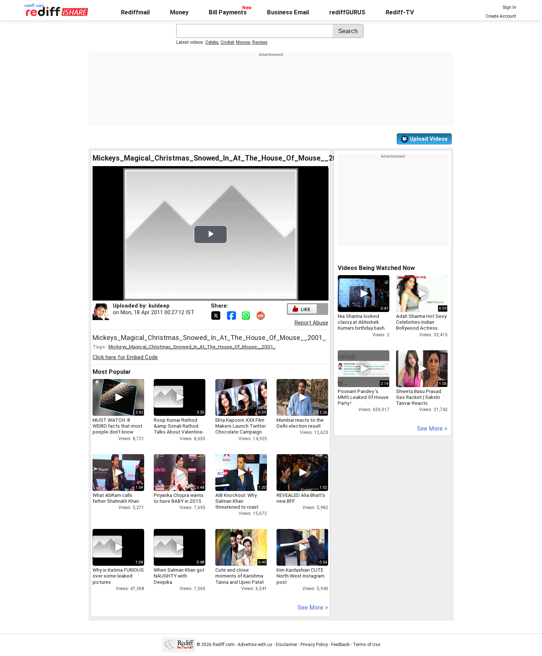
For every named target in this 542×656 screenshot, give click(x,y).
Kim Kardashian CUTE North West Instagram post (300, 576)
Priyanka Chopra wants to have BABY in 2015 (179, 498)
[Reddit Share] (261, 315)
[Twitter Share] (216, 315)
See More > (313, 607)
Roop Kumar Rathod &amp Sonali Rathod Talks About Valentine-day (179, 429)
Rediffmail (135, 12)
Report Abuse (311, 322)
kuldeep (159, 305)
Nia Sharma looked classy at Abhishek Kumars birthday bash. (362, 322)
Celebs (212, 42)
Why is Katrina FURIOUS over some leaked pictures (118, 576)
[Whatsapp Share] (247, 315)
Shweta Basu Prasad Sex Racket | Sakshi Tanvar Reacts (418, 397)
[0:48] (168, 547)
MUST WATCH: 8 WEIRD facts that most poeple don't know (117, 426)
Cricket (227, 42)
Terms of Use (366, 644)
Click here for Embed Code (125, 357)
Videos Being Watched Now (376, 267)
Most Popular (112, 371)
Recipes (260, 42)
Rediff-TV (400, 12)
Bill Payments (228, 12)
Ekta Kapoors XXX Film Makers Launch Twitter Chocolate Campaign (240, 426)
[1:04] (107, 547)
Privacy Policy (314, 644)
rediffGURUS (347, 12)
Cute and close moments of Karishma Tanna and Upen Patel (239, 576)
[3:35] (168, 397)
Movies (243, 42)
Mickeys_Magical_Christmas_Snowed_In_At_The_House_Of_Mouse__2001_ (191, 347)
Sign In (509, 7)
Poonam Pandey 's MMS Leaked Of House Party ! (363, 397)
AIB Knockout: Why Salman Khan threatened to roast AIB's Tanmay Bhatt (236, 504)
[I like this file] (302, 308)
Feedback (340, 644)
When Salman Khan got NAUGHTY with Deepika (179, 576)
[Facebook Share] (231, 315)
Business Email (288, 12)
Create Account (501, 16)
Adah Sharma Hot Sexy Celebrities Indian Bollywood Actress (421, 322)
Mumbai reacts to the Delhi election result (300, 423)
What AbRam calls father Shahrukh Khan (116, 498)
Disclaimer (286, 644)
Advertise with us (255, 644)
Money (179, 12)
